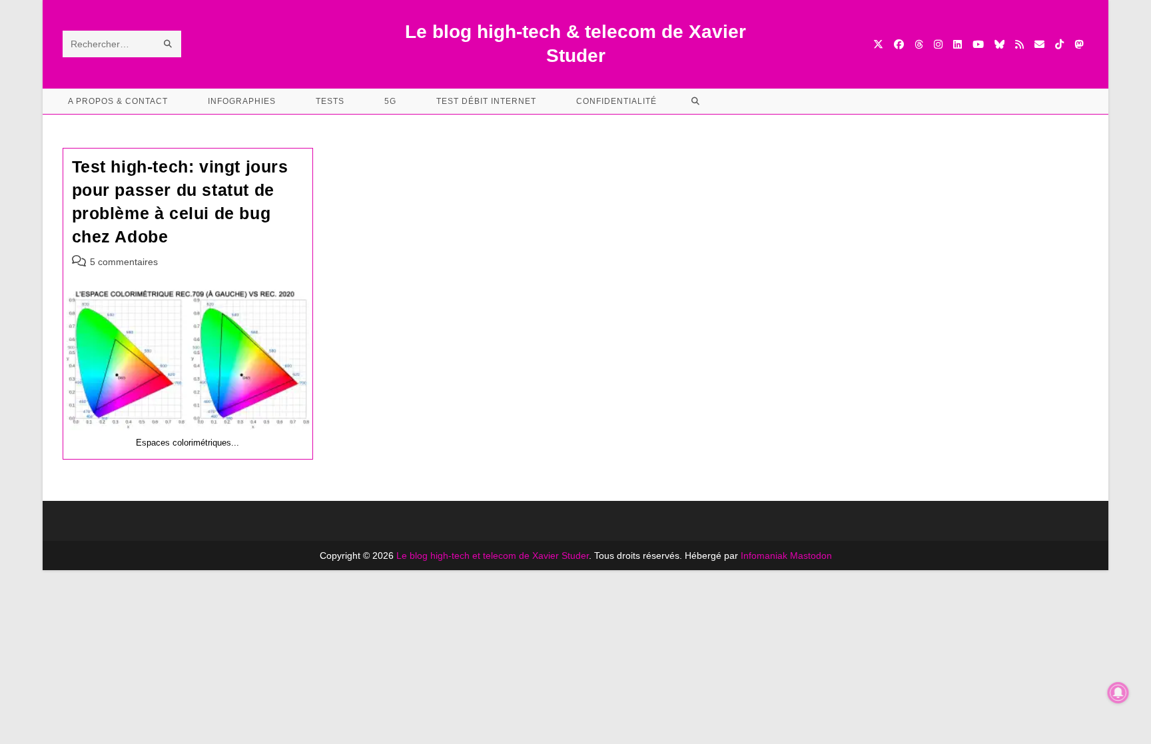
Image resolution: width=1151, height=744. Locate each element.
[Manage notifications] (1118, 692)
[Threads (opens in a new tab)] (919, 44)
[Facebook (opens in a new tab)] (899, 44)
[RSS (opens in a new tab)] (1019, 44)
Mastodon (811, 555)
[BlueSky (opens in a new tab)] (999, 44)
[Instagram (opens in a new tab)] (938, 44)
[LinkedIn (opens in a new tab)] (957, 44)
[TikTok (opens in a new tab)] (1059, 44)
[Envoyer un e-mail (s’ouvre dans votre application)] (1039, 44)
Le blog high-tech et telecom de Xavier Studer (492, 555)
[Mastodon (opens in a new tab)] (1078, 44)
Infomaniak (764, 555)
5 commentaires (124, 261)
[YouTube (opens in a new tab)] (978, 44)
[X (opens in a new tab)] (878, 44)
